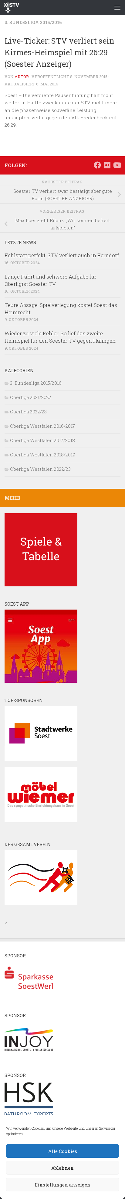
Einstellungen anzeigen (62, 1185)
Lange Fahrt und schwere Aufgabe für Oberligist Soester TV (50, 280)
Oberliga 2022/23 (28, 412)
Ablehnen (62, 1168)
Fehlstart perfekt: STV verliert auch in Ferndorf (62, 255)
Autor (22, 76)
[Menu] (117, 7)
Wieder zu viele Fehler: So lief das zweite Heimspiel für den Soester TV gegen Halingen (60, 337)
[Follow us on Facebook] (97, 165)
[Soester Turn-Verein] (41, 903)
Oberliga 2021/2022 (30, 397)
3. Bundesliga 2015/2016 (33, 22)
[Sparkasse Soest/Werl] (29, 996)
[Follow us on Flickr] (107, 165)
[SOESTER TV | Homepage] (14, 7)
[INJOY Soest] (29, 1056)
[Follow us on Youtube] (116, 165)
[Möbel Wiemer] (41, 820)
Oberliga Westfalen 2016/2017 (42, 426)
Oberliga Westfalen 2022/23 (40, 469)
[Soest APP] (41, 681)
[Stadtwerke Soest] (41, 759)
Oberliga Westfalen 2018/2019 (42, 455)
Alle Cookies (62, 1151)
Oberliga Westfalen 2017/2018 (42, 440)
